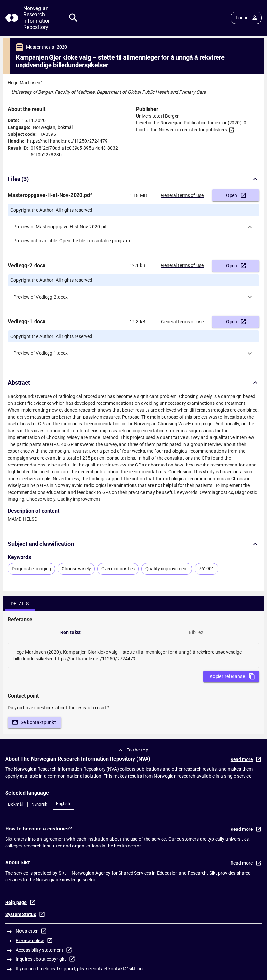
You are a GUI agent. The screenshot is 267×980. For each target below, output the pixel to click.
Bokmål (15, 804)
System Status (20, 914)
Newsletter (27, 931)
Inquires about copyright (41, 959)
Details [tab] (20, 603)
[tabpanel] (133, 655)
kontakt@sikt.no (125, 968)
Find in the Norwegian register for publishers (181, 129)
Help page (16, 902)
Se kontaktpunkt (38, 722)
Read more (242, 759)
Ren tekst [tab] (70, 632)
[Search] (73, 18)
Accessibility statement (39, 950)
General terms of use (182, 195)
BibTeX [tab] (196, 632)
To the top (137, 749)
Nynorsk (39, 804)
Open (231, 195)
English (63, 803)
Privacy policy (30, 940)
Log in (242, 17)
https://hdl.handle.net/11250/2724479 (67, 141)
